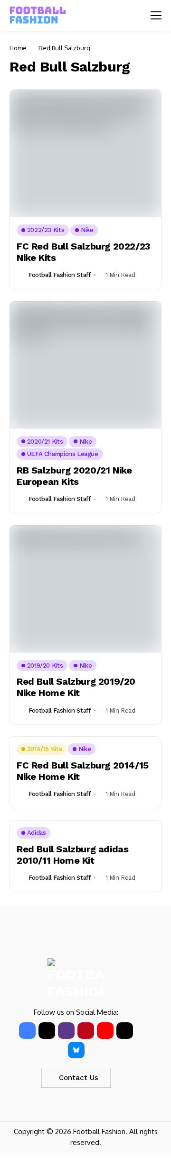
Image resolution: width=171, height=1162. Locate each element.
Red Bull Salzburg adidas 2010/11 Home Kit (72, 854)
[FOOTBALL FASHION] (38, 15)
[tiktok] (124, 1030)
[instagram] (66, 1030)
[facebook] (27, 1030)
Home (18, 48)
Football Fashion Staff (59, 274)
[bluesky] (76, 1050)
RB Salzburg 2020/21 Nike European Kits (74, 476)
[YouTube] (105, 1030)
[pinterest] (85, 1030)
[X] (46, 1030)
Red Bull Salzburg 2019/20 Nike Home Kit (76, 687)
